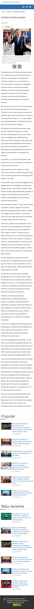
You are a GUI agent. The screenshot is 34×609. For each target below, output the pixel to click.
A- (14, 66)
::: (2, 1)
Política (9, 12)
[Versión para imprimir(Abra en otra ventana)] (10, 27)
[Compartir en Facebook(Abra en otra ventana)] (2, 27)
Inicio (3, 12)
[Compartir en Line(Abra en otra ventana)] (6, 27)
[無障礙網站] (17, 605)
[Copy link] (13, 27)
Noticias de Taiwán (19, 12)
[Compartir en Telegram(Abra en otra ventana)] (8, 27)
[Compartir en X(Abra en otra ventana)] (4, 27)
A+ (19, 66)
